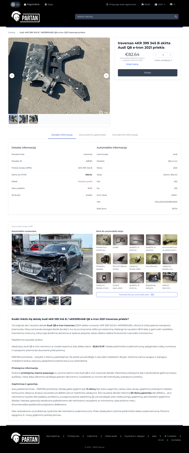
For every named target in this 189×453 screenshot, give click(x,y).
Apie (154, 436)
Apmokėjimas (53, 436)
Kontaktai (176, 440)
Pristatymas (73, 436)
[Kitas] (106, 75)
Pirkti (147, 72)
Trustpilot (171, 436)
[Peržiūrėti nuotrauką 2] (23, 119)
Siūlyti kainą (132, 64)
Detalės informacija (62, 134)
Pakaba (11, 32)
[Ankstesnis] (11, 75)
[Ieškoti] (176, 16)
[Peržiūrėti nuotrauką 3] (33, 119)
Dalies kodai (111, 436)
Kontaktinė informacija (125, 134)
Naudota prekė (85, 181)
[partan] (25, 438)
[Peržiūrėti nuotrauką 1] (13, 119)
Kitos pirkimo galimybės (92, 134)
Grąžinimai (92, 436)
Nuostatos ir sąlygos (134, 436)
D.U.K (161, 440)
